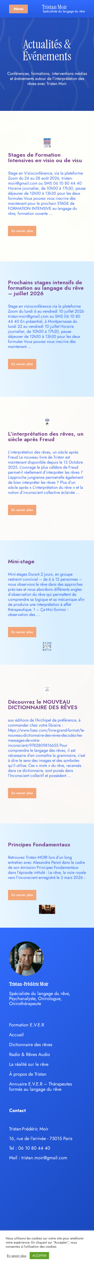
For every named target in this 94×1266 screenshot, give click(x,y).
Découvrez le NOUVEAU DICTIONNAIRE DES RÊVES (42, 704)
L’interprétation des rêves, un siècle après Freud (46, 436)
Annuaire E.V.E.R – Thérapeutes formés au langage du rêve (40, 1087)
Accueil (16, 1034)
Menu (18, 8)
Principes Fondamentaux (39, 844)
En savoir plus (16, 1256)
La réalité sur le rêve (28, 1064)
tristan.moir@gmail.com (44, 1157)
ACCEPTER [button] (39, 1255)
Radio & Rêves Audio (29, 1054)
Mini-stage (21, 561)
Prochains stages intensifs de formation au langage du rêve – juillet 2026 (46, 287)
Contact (17, 1110)
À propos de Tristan (28, 1074)
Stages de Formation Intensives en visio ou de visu (45, 157)
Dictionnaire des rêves (30, 1044)
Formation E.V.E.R (26, 1025)
